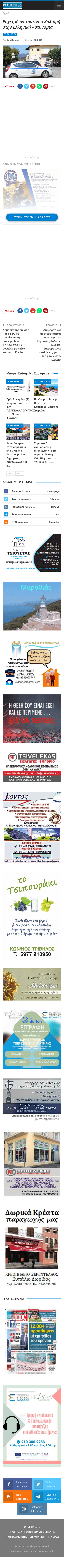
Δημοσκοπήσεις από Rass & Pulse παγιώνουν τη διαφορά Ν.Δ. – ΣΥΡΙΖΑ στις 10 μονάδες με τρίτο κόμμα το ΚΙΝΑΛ (16, 341)
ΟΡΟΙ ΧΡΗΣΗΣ (32, 1526)
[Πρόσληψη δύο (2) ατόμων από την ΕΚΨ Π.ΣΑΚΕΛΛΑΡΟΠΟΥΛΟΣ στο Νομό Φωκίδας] (18, 387)
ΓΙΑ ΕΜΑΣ (53, 1536)
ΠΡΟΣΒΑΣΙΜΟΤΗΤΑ (16, 1536)
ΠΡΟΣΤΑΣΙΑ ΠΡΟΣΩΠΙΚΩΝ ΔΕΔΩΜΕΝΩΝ (32, 1531)
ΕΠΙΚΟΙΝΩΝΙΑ (37, 1536)
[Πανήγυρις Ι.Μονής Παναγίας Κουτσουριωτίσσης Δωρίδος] (46, 387)
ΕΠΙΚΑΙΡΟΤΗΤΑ (10, 34)
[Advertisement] (32, 123)
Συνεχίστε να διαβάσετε (32, 217)
